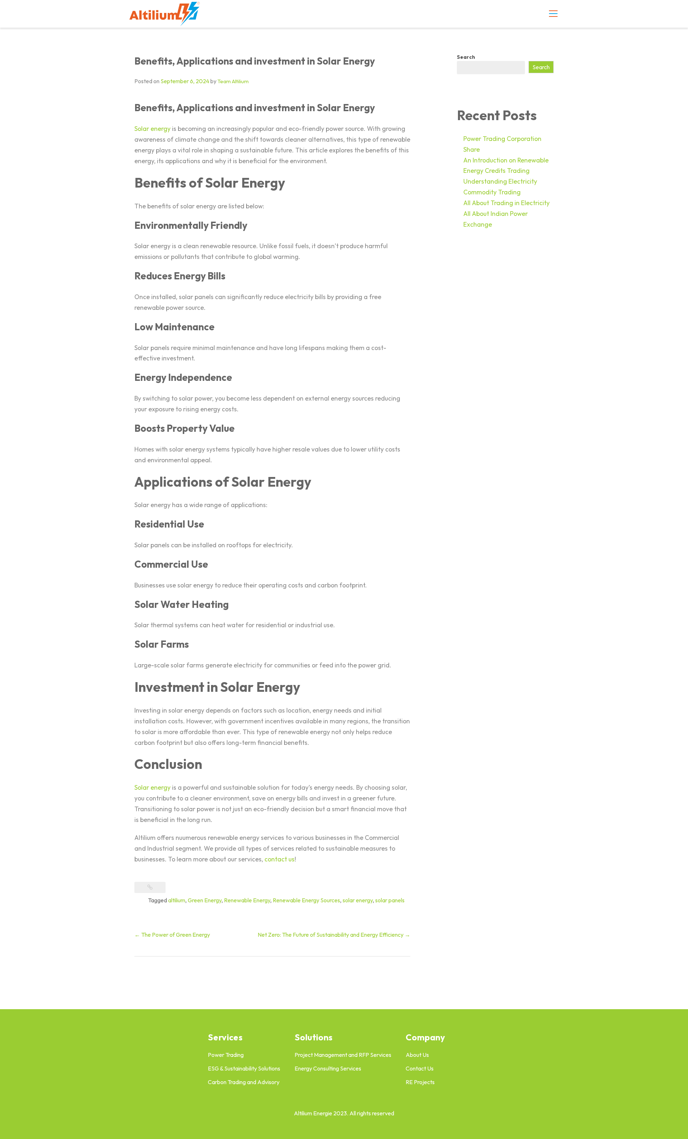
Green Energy (204, 900)
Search (466, 57)
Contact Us (420, 1068)
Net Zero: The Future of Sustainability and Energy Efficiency (334, 934)
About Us (417, 1054)
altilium (176, 900)
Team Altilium (233, 81)
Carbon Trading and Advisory (244, 1082)
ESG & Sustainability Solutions (244, 1068)
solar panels (390, 900)
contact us (279, 859)
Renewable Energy (247, 900)
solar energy (358, 900)
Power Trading (226, 1054)
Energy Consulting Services (328, 1068)
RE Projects (420, 1082)
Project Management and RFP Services (343, 1054)
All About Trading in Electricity (506, 203)
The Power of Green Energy (172, 934)
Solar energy (152, 128)
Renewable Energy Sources (306, 900)
